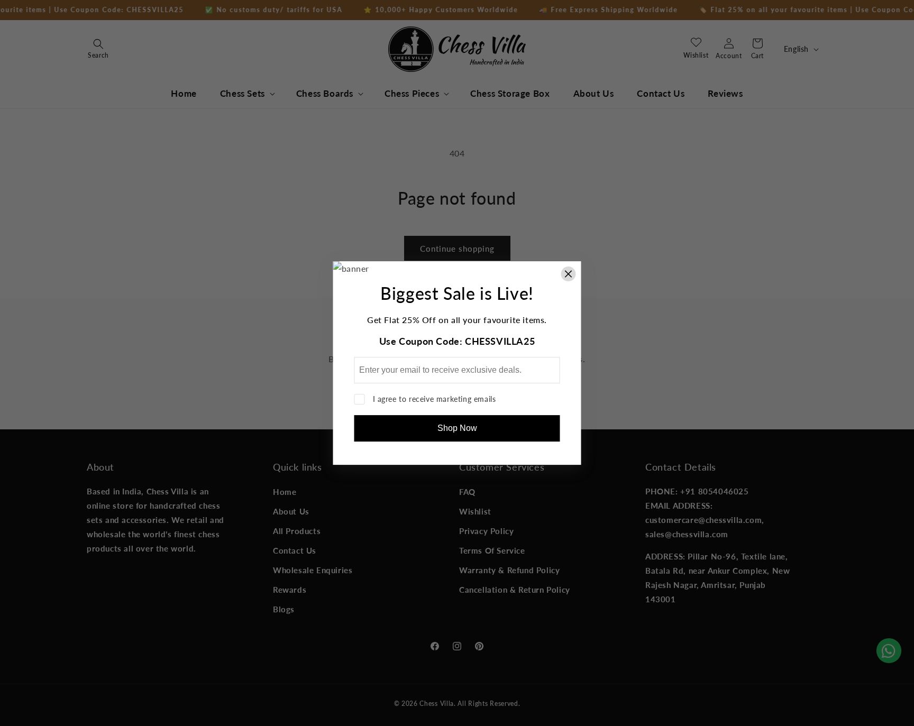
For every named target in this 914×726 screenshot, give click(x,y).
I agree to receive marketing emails (434, 398)
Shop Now (457, 428)
